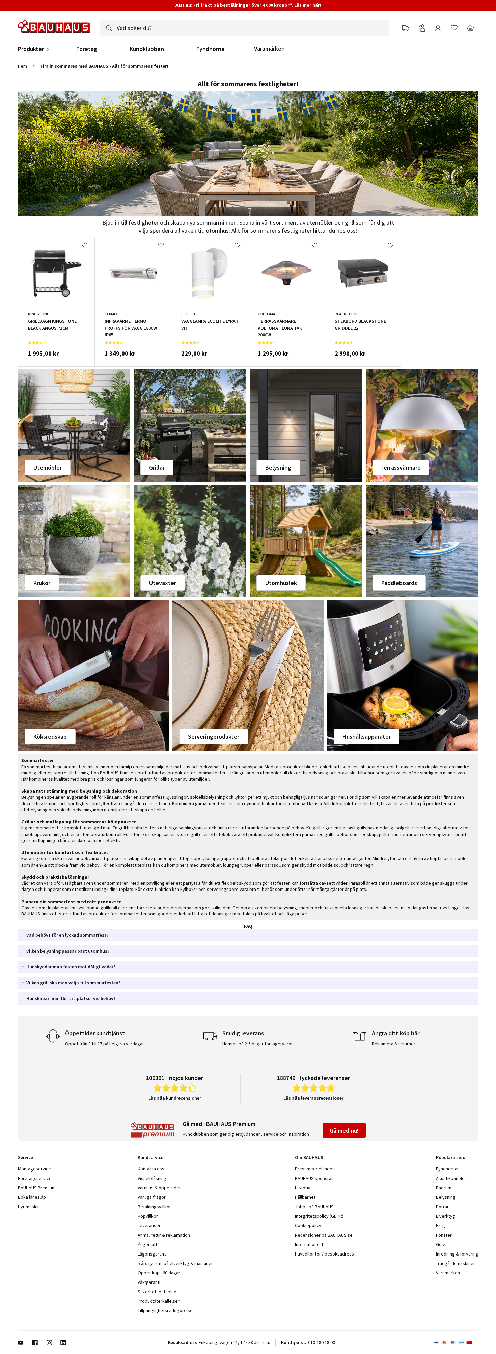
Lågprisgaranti (152, 1254)
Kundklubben (147, 49)
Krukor (41, 583)
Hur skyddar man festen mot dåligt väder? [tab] (70, 967)
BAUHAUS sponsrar (314, 1178)
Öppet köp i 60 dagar (159, 1273)
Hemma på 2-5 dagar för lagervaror (257, 1044)
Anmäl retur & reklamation (164, 1235)
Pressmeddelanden (315, 1169)
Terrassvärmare (400, 467)
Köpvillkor (148, 1216)
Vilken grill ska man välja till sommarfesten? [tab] (73, 983)
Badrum (443, 1188)
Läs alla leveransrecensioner (313, 1098)
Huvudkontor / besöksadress (324, 1254)
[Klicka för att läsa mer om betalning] (455, 1342)
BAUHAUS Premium (37, 1188)
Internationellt (309, 1244)
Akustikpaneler (451, 1178)
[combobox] (244, 28)
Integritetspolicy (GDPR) (319, 1216)
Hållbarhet (305, 1197)
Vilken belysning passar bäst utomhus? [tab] (67, 951)
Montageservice (34, 1169)
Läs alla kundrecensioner (174, 1098)
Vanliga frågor (152, 1197)
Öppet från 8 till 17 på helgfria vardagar (104, 1044)
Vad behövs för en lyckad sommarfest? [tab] (67, 935)
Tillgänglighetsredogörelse (165, 1310)
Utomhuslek (281, 583)
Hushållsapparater (366, 736)
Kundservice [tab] (150, 1157)
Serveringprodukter (213, 736)
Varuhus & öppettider (159, 1188)
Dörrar (442, 1207)
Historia (302, 1188)
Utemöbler (47, 467)
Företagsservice (35, 1178)
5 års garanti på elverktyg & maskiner (175, 1263)
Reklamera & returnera (395, 1044)
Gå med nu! (344, 1130)
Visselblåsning (152, 1178)
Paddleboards (399, 583)
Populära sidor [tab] (451, 1157)
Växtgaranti (149, 1282)
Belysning (278, 467)
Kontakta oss (151, 1169)
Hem (22, 66)
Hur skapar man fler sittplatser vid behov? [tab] (70, 998)
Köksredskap (50, 736)
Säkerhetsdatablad (157, 1292)
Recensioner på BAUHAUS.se (324, 1235)
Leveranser (149, 1225)
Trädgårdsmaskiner (455, 1263)
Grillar (157, 467)
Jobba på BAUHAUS (314, 1207)
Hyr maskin (29, 1207)
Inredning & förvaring (457, 1254)
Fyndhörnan (448, 1169)
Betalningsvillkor (154, 1207)
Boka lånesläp (32, 1197)
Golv (440, 1244)
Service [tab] (25, 1157)
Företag (86, 49)
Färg (440, 1225)
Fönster (444, 1235)
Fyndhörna (210, 49)
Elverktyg (445, 1216)
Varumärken (269, 48)
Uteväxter (162, 583)
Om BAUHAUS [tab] (309, 1157)
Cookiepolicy (308, 1225)
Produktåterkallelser (159, 1301)
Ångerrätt (147, 1244)
